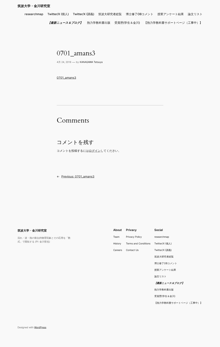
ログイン (95, 150)
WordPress (40, 327)
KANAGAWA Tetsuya (91, 61)
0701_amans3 (66, 77)
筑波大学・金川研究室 (34, 6)
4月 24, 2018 (64, 61)
